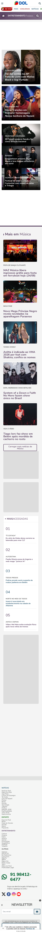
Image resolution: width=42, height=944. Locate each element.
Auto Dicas (5, 812)
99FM (4, 860)
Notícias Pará (6, 791)
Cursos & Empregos (9, 795)
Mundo (4, 803)
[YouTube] (19, 894)
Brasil (3, 802)
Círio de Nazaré (7, 798)
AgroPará (5, 794)
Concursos (5, 856)
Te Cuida (5, 797)
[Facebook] (9, 894)
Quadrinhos (6, 843)
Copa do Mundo (7, 823)
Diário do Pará (7, 792)
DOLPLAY (5, 853)
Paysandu (5, 828)
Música (4, 838)
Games (4, 840)
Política (4, 808)
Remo (4, 826)
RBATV (4, 858)
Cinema (4, 835)
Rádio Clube (6, 863)
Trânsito (4, 806)
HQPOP (4, 844)
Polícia (4, 800)
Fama (3, 837)
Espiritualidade (7, 811)
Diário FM (5, 861)
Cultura (4, 834)
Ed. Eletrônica (6, 855)
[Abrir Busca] (40, 3)
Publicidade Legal (8, 867)
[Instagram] (14, 894)
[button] (25, 9)
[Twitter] (4, 894)
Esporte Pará (6, 820)
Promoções (6, 841)
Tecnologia (5, 805)
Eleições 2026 (6, 809)
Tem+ (3, 864)
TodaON (4, 846)
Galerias (4, 852)
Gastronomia (6, 814)
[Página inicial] (3, 16)
